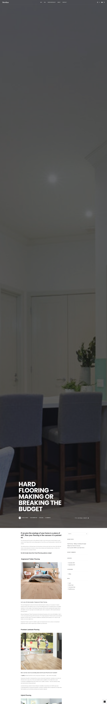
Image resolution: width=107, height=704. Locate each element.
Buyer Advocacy (52, 2)
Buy (41, 2)
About (59, 2)
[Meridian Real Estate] (5, 2)
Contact (64, 2)
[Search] (104, 2)
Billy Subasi (25, 517)
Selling (41, 517)
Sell (45, 2)
